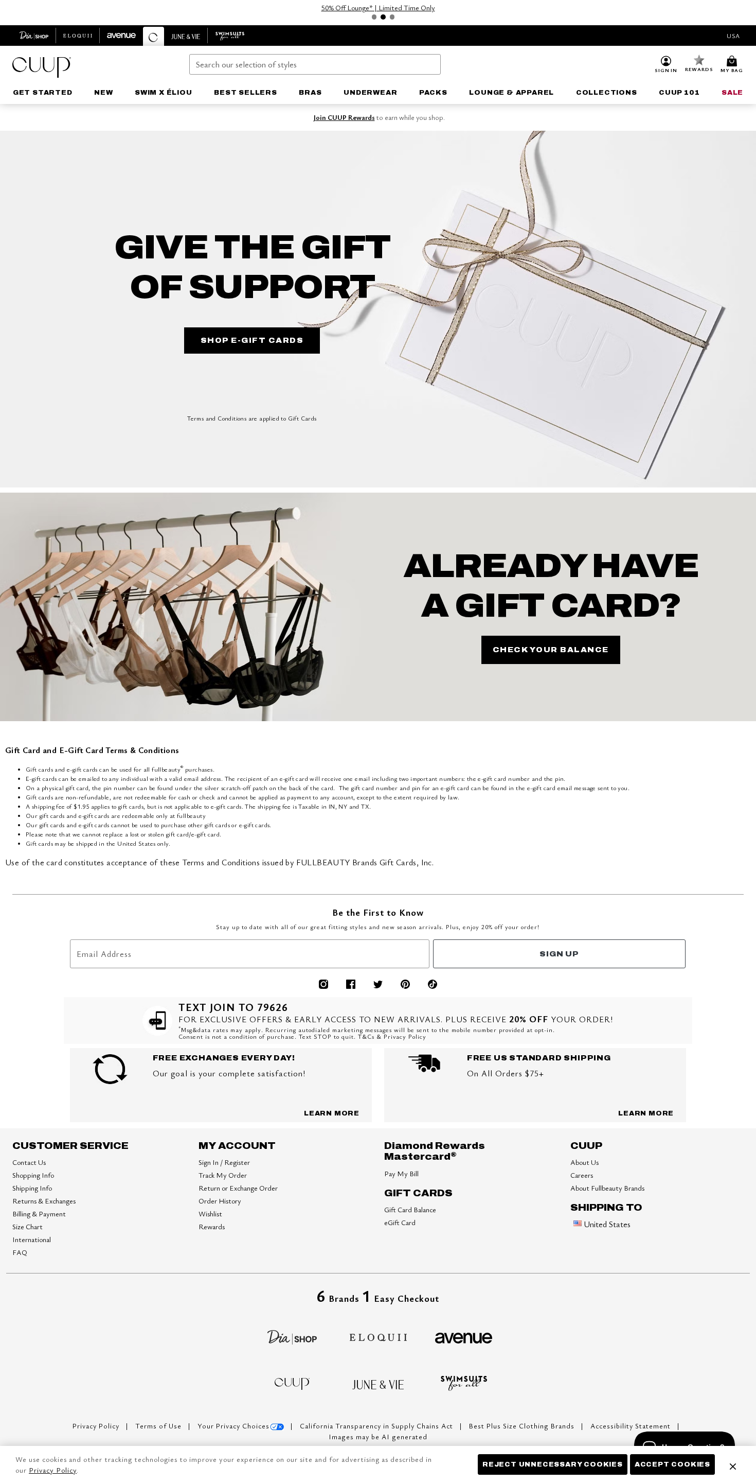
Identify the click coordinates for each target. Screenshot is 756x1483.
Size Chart (27, 1226)
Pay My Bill (401, 1173)
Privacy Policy (97, 1425)
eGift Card (400, 1222)
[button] (666, 65)
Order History (220, 1201)
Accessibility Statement (631, 1425)
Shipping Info (32, 1188)
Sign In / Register (224, 1162)
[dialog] (733, 36)
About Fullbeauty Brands (607, 1188)
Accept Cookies (672, 1464)
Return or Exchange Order (238, 1188)
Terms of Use (159, 1425)
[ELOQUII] (378, 1335)
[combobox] (315, 64)
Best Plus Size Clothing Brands (523, 1425)
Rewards (212, 1226)
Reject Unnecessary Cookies (552, 1464)
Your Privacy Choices (233, 1425)
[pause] (363, 17)
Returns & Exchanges (44, 1201)
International (31, 1239)
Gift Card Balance (410, 1209)
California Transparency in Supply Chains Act (377, 1425)
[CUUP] (292, 1382)
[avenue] (463, 1336)
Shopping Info (33, 1175)
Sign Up (559, 954)
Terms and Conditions (216, 418)
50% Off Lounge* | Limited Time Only (378, 7)
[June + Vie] (378, 1383)
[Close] (733, 1464)
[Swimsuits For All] (464, 1382)
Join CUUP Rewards (344, 117)
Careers (581, 1175)
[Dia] (292, 1335)
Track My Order (223, 1175)
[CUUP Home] (41, 67)
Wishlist (210, 1213)
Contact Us (29, 1162)
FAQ (19, 1252)
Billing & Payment (39, 1213)
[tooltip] (34, 35)
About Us (584, 1162)
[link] (42, 92)
